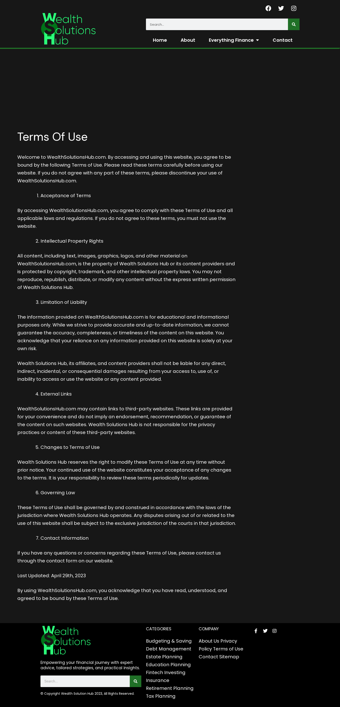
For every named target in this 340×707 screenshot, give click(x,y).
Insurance (157, 680)
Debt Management (168, 649)
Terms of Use (228, 649)
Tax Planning (161, 696)
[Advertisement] (170, 83)
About (188, 40)
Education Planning (168, 664)
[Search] (294, 24)
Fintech (154, 672)
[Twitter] (281, 8)
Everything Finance (231, 40)
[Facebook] (268, 8)
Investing (174, 672)
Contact (283, 40)
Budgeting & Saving (169, 641)
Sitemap (229, 656)
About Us (209, 641)
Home (160, 40)
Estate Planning (164, 656)
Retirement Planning (170, 688)
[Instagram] (294, 8)
